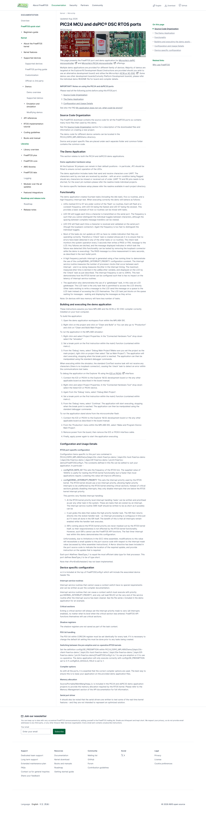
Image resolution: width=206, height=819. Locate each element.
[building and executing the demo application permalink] (59, 304)
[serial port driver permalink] (59, 695)
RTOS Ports (66, 30)
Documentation (59, 5)
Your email (25, 727)
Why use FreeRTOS (161, 64)
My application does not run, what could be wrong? (99, 108)
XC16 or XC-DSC (127, 73)
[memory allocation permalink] (59, 679)
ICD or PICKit (115, 373)
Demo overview (34, 92)
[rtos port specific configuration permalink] (59, 449)
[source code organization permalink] (59, 115)
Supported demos (35, 98)
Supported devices (33, 63)
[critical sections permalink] (59, 606)
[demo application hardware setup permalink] (59, 162)
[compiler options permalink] (59, 666)
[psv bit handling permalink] (59, 632)
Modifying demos (34, 112)
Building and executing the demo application (173, 41)
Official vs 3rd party (34, 81)
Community (97, 5)
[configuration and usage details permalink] (59, 444)
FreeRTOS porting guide (36, 69)
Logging (27, 178)
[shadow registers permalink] (59, 622)
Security (73, 5)
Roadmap (28, 204)
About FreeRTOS (40, 5)
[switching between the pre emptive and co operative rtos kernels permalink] (59, 645)
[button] (183, 5)
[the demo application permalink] (59, 151)
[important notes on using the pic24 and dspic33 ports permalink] (59, 86)
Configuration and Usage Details (78, 103)
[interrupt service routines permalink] (59, 580)
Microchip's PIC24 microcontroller (97, 63)
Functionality (160, 37)
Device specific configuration (167, 50)
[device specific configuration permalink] (59, 567)
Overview (25, 20)
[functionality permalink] (59, 192)
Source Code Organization (75, 95)
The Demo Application (73, 99)
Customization (31, 75)
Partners (85, 5)
